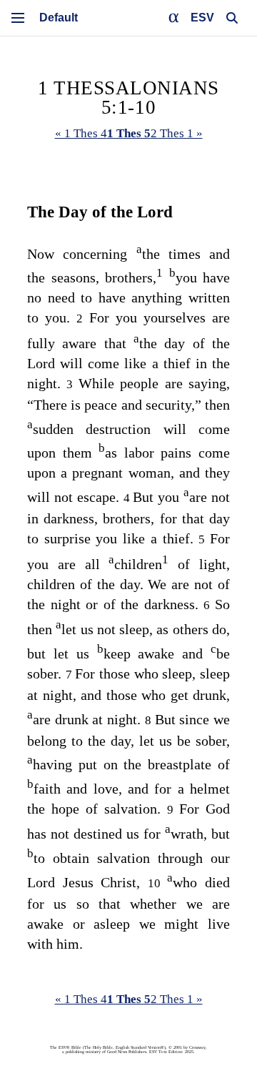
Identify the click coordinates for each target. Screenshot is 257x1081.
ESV (202, 17)
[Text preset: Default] (58, 18)
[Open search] (232, 18)
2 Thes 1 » (177, 133)
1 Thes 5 (129, 133)
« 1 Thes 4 (81, 133)
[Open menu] (18, 18)
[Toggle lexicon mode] (174, 18)
